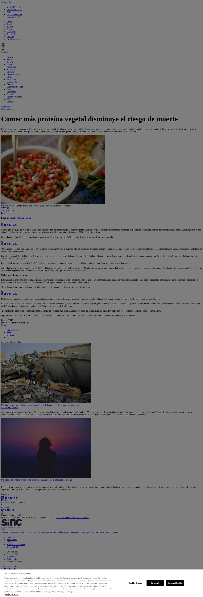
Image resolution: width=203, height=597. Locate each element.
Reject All (155, 583)
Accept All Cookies (175, 583)
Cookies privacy (11, 594)
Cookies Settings (135, 583)
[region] (101, 583)
